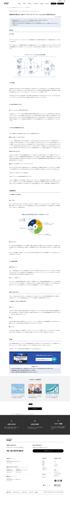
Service (19, 3)
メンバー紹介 (44, 467)
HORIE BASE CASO (57, 474)
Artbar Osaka (56, 476)
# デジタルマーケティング (25, 11)
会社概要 (43, 461)
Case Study (35, 3)
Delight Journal (57, 458)
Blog (10, 7)
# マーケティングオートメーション (34, 11)
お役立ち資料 (56, 465)
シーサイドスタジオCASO (57, 473)
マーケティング (44, 476)
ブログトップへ (35, 408)
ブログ (55, 461)
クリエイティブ (44, 477)
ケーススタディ (56, 464)
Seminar (29, 3)
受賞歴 (43, 464)
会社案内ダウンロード (45, 468)
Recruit (47, 3)
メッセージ (43, 460)
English (60, 0)
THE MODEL (46, 310)
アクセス (43, 465)
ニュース (55, 460)
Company (42, 3)
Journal (24, 3)
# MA (20, 11)
